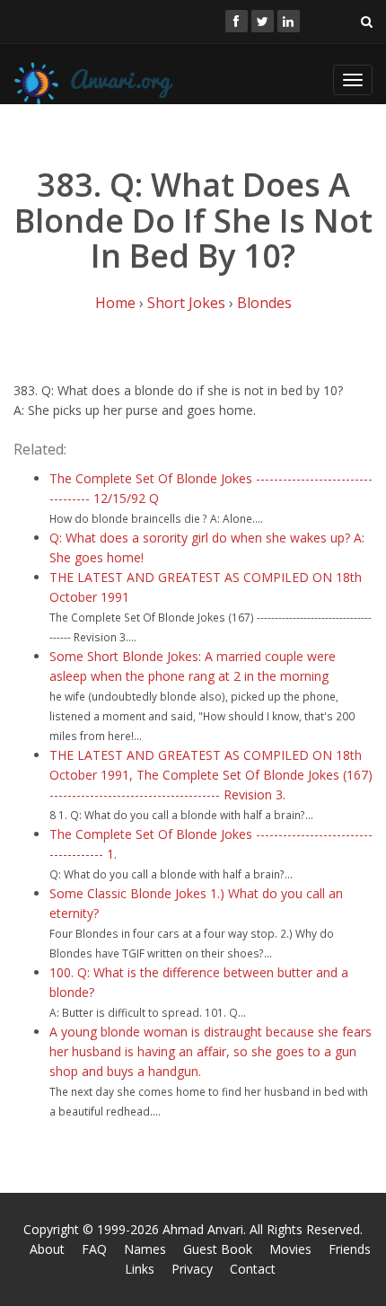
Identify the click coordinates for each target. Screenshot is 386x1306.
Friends (350, 1248)
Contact (253, 1268)
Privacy (192, 1268)
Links (139, 1268)
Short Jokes (186, 303)
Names (145, 1248)
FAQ (94, 1248)
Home (115, 303)
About (47, 1248)
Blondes (264, 303)
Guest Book (217, 1248)
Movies (290, 1248)
